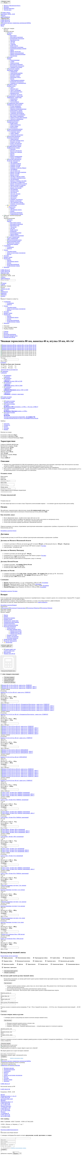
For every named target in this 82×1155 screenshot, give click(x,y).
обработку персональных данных (16, 1058)
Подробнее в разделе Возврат (9, 605)
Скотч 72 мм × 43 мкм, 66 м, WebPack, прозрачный (14, 799)
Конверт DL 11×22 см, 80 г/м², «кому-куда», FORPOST (16, 692)
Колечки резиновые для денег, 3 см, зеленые (13, 889)
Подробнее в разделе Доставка (9, 591)
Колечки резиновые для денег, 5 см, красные (13, 906)
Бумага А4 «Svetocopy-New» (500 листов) (12, 938)
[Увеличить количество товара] (1, 701)
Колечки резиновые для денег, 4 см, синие (12, 922)
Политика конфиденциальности (9, 1129)
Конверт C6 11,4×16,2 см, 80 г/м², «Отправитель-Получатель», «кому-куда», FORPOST (24, 714)
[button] (5, 2)
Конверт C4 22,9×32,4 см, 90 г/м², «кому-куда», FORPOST (16, 780)
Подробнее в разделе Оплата (8, 530)
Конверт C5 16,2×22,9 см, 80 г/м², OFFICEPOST (14, 757)
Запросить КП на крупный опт (9, 369)
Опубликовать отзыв (6, 491)
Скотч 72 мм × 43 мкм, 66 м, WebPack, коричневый (15, 873)
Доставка (43, 545)
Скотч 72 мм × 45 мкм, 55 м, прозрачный (12, 855)
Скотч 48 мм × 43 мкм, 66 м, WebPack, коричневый (15, 817)
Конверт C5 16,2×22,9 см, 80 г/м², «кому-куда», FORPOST (16, 738)
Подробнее (45, 582)
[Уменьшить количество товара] (3, 701)
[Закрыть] (20, 1153)
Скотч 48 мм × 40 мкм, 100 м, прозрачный (12, 836)
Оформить (15, 1153)
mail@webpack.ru (42, 602)
